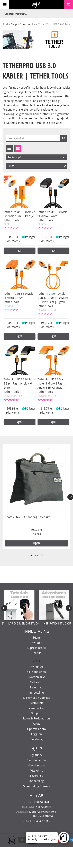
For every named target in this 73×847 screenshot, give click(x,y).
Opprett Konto (36, 729)
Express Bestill (36, 648)
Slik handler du (36, 672)
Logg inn (36, 734)
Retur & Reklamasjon (36, 718)
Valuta (36, 723)
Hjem (36, 637)
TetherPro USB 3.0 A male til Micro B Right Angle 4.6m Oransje (51, 383)
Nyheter (36, 643)
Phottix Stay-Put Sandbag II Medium (27, 517)
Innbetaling (36, 692)
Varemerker (36, 708)
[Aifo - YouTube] (17, 840)
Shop (14, 24)
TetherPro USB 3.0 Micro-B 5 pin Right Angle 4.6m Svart (19, 383)
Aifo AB (36, 796)
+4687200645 (42, 807)
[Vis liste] (9, 148)
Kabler (31, 24)
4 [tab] (41, 555)
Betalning (37, 739)
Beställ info (37, 703)
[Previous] (4, 608)
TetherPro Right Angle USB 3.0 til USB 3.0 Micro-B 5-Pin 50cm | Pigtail (53, 298)
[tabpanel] (36, 496)
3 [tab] (38, 555)
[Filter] (63, 138)
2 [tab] (35, 555)
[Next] (69, 608)
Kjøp (19, 251)
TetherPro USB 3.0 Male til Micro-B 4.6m (52, 214)
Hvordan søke (36, 677)
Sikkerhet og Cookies (36, 698)
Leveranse (36, 687)
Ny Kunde (36, 667)
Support (36, 713)
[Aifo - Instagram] (7, 840)
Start (5, 24)
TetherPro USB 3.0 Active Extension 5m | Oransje (19, 214)
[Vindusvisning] (17, 148)
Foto (22, 24)
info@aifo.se (42, 802)
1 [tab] (31, 555)
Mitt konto (36, 682)
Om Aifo (36, 653)
